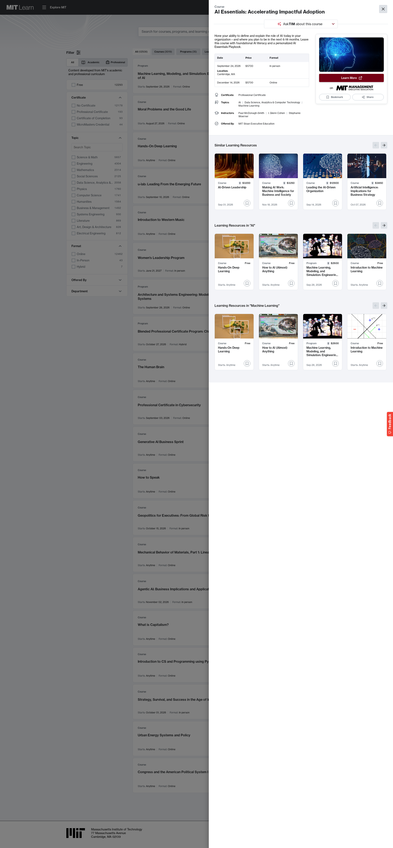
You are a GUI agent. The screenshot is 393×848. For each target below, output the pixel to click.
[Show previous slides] (376, 145)
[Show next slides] (384, 145)
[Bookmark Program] (335, 283)
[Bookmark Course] (247, 203)
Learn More (349, 78)
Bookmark (337, 97)
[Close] (383, 9)
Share (370, 97)
